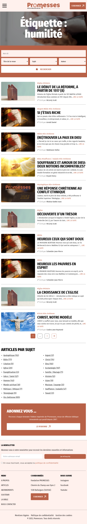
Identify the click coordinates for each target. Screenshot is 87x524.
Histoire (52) (50, 376)
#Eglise (40, 83)
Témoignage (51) (9, 393)
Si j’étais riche (49, 112)
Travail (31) (49, 393)
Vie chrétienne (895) (11, 397)
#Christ (39, 313)
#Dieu (39, 159)
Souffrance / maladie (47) (55, 389)
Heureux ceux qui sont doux (60, 239)
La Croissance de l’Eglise (57, 292)
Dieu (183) (49, 364)
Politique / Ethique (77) (12, 389)
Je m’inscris (65, 456)
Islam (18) (49, 380)
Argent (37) (49, 355)
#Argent (40, 109)
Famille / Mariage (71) (54, 372)
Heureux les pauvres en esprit (56, 266)
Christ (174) (49, 359)
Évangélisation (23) (11, 372)
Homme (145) (8, 380)
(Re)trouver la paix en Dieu (59, 137)
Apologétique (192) (11, 355)
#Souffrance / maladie (50, 159)
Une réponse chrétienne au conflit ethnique (59, 190)
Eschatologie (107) (52, 368)
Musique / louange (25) (54, 384)
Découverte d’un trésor (57, 214)
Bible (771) (7, 359)
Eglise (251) (7, 368)
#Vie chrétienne (54, 109)
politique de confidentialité (46, 463)
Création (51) (8, 364)
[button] (4, 5)
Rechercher (45, 69)
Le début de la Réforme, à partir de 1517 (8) (57, 89)
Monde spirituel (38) (11, 384)
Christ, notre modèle (54, 317)
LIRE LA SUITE (78, 97)
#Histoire (46, 83)
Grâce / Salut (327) (10, 376)
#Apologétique (42, 184)
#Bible (46, 109)
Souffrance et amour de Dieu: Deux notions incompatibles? (61, 164)
